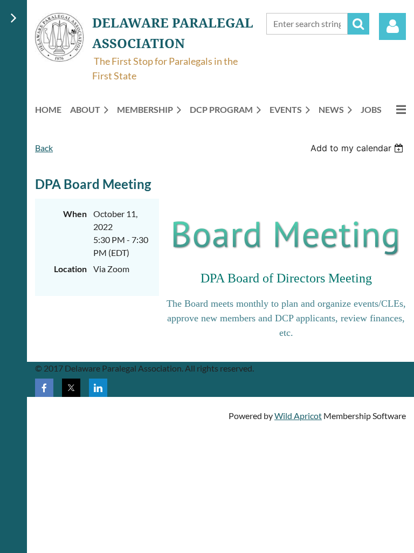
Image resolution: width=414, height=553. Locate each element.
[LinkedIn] (98, 388)
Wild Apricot (298, 415)
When (75, 213)
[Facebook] (44, 388)
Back (44, 148)
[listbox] (358, 147)
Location (70, 269)
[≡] (398, 109)
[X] (71, 388)
